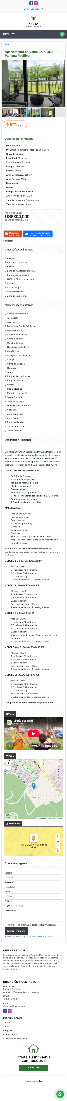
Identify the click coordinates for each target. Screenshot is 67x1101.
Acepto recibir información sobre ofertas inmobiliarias (32, 925)
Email (8, 891)
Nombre (9, 873)
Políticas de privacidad (16, 1038)
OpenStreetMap (56, 818)
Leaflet (39, 818)
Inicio (7, 45)
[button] (62, 62)
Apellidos (9, 882)
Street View (16, 124)
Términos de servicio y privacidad (41, 936)
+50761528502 (10, 999)
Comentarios (10, 911)
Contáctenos (11, 1034)
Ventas (8, 1026)
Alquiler (8, 1030)
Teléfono (9, 901)
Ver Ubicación (28, 844)
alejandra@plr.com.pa (14, 1006)
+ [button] (8, 763)
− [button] (8, 768)
